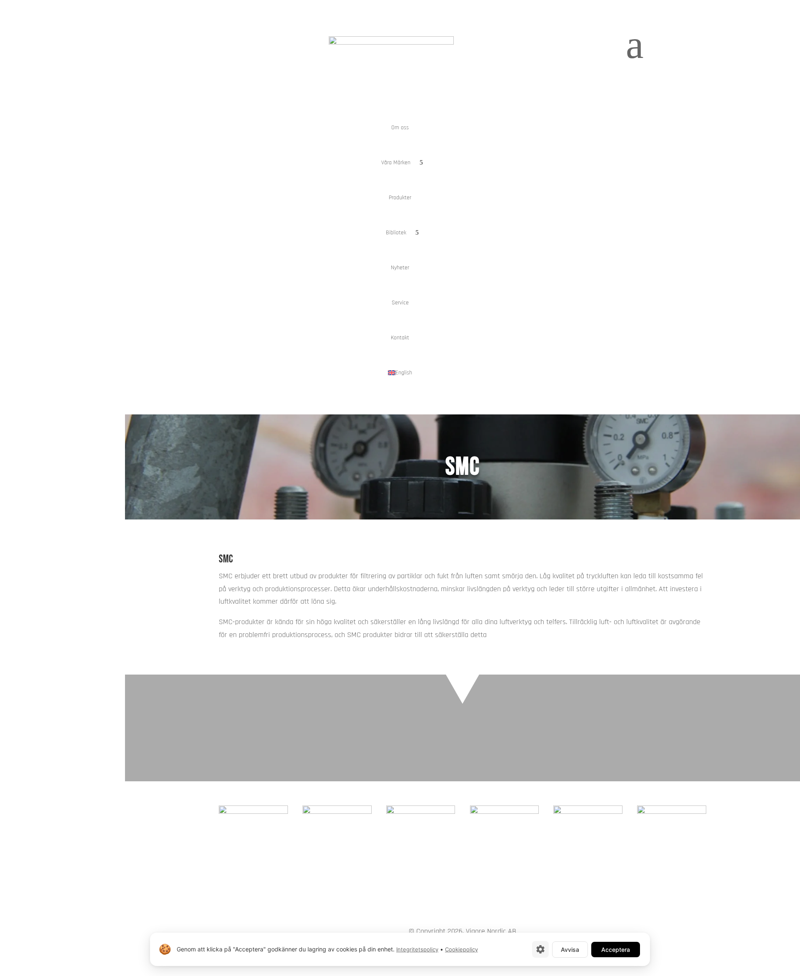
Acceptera (615, 949)
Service (400, 302)
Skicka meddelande (660, 720)
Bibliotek (396, 232)
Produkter (400, 197)
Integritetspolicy (417, 949)
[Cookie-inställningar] (540, 949)
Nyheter (400, 267)
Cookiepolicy (461, 949)
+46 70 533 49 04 (678, 742)
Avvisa (570, 949)
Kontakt (400, 337)
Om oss (400, 127)
